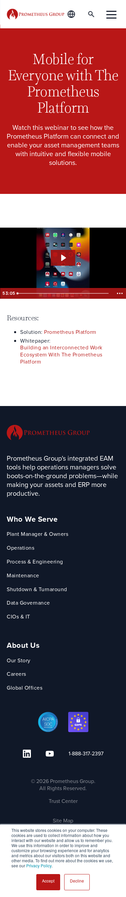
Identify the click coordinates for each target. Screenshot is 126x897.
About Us (23, 645)
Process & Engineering (35, 562)
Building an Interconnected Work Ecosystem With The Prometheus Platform (61, 354)
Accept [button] (48, 881)
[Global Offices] (75, 14)
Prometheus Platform (70, 332)
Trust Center (63, 801)
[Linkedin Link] (27, 754)
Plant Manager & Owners (37, 534)
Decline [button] (77, 881)
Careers (16, 674)
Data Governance (28, 603)
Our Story (19, 660)
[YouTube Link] (50, 754)
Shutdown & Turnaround (37, 589)
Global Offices (24, 688)
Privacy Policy (39, 865)
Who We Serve (32, 519)
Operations (20, 548)
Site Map (63, 820)
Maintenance (23, 575)
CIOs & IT (18, 616)
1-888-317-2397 (86, 753)
